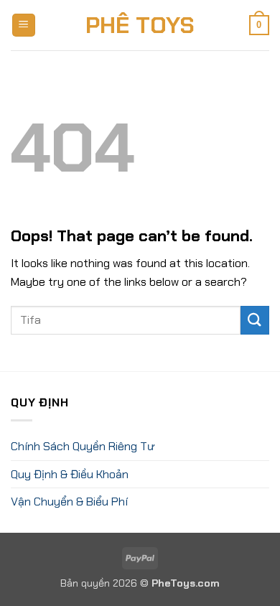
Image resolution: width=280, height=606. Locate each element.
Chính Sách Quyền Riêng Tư (82, 446)
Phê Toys (140, 25)
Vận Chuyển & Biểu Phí (69, 501)
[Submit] (255, 320)
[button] (23, 25)
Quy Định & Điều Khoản (70, 474)
